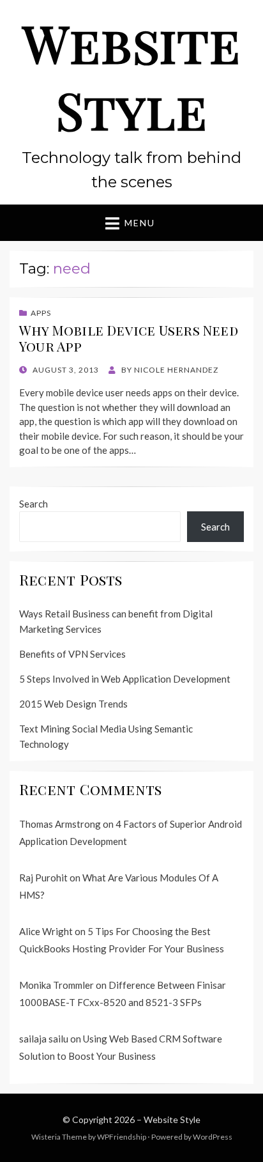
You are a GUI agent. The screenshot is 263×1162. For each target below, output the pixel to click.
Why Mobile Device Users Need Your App (128, 338)
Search (33, 503)
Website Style (131, 75)
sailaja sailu (43, 1038)
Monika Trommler (56, 985)
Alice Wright (46, 931)
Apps (41, 313)
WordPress (212, 1137)
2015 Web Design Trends (73, 703)
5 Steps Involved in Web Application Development (124, 679)
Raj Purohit (43, 877)
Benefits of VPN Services (72, 654)
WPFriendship (121, 1137)
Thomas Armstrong (60, 824)
